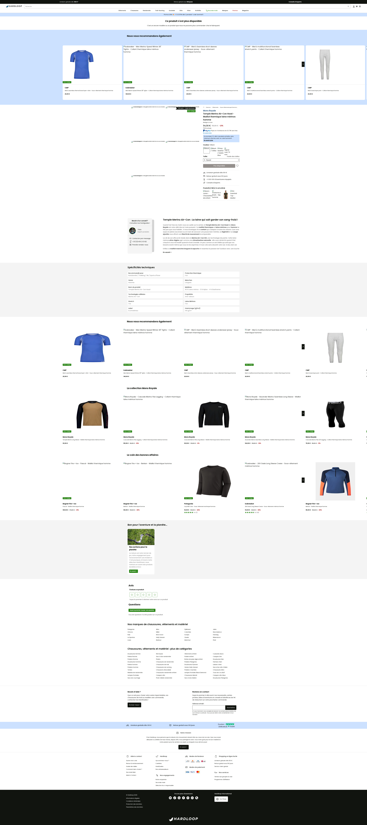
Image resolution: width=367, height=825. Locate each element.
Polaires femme (133, 659)
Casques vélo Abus (219, 675)
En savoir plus (208, 140)
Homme (208, 107)
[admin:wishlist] (237, 166)
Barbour (158, 640)
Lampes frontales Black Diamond (195, 672)
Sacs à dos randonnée (163, 656)
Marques (225, 10)
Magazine (245, 10)
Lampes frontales (133, 675)
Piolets (158, 659)
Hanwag (215, 634)
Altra (157, 629)
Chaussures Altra (218, 670)
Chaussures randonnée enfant (166, 672)
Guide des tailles (233, 156)
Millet (157, 632)
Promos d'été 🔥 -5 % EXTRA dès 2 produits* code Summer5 (183, 14)
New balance (217, 632)
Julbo (214, 629)
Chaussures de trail (162, 664)
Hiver (189, 10)
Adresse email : (198, 703)
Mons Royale (209, 111)
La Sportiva (131, 637)
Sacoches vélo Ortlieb (220, 667)
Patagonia (131, 629)
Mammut (187, 640)
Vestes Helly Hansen (191, 667)
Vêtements (122, 10)
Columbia (187, 632)
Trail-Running (159, 10)
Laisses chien (217, 664)
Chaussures (134, 10)
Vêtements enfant (190, 654)
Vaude (186, 637)
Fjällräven (187, 629)
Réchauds (159, 654)
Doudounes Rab (218, 659)
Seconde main (213, 10)
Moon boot (159, 634)
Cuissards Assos (218, 654)
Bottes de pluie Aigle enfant (193, 659)
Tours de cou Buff (219, 672)
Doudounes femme (134, 654)
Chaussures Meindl (190, 675)
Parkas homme (133, 664)
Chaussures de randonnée (165, 662)
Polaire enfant (189, 656)
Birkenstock (216, 637)
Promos (235, 10)
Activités (198, 10)
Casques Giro (217, 656)
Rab (129, 634)
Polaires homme (133, 667)
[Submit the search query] (348, 7)
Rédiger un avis (207, 122)
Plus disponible (219, 166)
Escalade (172, 10)
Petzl (214, 640)
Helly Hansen (160, 637)
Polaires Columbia (190, 670)
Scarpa (186, 634)
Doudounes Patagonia (220, 678)
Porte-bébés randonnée (164, 678)
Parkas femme (132, 656)
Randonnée (147, 10)
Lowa (129, 640)
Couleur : (208, 145)
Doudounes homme (134, 662)
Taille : (205, 156)
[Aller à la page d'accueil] (204, 107)
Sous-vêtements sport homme (228, 107)
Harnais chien (217, 662)
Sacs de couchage (134, 678)
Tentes (130, 670)
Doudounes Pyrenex (191, 664)
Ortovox (130, 632)
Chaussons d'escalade (163, 670)
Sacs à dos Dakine (190, 678)
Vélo (181, 10)
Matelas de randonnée (135, 672)
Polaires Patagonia (190, 662)
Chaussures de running (163, 667)
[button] (148, 123)
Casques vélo (160, 675)
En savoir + (167, 252)
